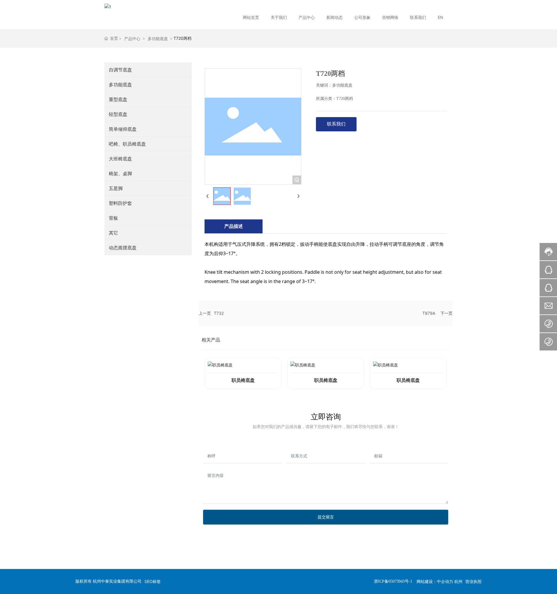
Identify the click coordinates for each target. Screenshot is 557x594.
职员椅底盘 (243, 380)
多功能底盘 (158, 38)
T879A (428, 313)
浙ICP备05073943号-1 (393, 581)
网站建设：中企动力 (435, 581)
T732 (219, 313)
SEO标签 (152, 581)
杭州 (458, 581)
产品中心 (132, 38)
